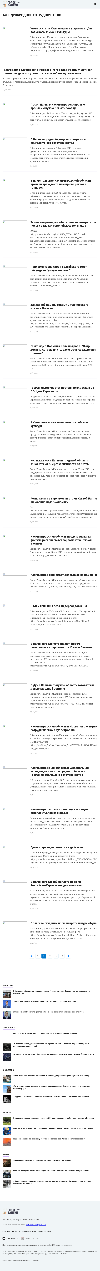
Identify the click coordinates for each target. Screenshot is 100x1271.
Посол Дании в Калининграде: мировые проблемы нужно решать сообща (57, 106)
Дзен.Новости (12, 1238)
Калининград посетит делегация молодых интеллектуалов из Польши (59, 811)
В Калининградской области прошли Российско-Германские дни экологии (56, 883)
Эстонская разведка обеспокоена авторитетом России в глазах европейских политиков (63, 223)
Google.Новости (31, 1238)
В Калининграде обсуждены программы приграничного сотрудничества (58, 141)
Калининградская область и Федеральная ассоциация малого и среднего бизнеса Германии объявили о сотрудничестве (59, 771)
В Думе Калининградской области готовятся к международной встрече (62, 686)
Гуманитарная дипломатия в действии (56, 847)
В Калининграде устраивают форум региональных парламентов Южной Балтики (61, 645)
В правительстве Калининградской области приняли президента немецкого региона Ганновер (60, 184)
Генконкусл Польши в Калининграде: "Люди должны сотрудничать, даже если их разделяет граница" (63, 349)
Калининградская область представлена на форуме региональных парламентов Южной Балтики (61, 540)
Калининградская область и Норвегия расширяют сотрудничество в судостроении (64, 728)
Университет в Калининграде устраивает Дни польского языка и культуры (61, 30)
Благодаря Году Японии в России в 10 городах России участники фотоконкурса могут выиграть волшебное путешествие (48, 71)
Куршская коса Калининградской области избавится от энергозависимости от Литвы (59, 462)
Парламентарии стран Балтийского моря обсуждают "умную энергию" (58, 268)
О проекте (36, 1260)
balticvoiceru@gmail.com (36, 1225)
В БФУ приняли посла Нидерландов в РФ (58, 606)
